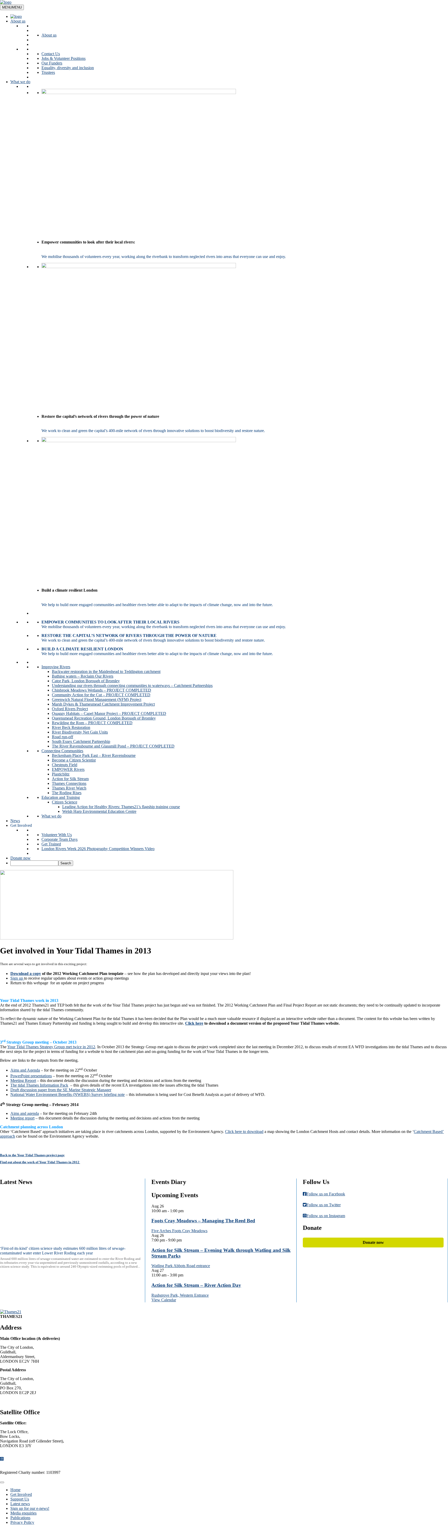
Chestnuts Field (64, 765)
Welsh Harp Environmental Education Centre (99, 811)
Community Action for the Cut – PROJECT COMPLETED (101, 695)
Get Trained (51, 844)
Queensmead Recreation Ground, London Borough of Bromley (104, 718)
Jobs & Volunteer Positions (63, 58)
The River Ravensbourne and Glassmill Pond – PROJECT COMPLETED (113, 746)
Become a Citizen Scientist (74, 760)
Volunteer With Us (56, 834)
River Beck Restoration (71, 727)
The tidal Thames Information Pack (39, 1085)
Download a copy (25, 973)
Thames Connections (69, 783)
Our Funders (51, 63)
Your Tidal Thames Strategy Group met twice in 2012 (51, 1047)
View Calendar (163, 1300)
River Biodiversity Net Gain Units (80, 732)
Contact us (13, 1401)
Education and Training (60, 797)
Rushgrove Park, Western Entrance (180, 1295)
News (15, 821)
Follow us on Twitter (323, 1205)
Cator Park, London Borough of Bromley (86, 681)
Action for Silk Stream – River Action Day (196, 1285)
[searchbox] (34, 863)
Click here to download (244, 1131)
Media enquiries (23, 1513)
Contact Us (50, 54)
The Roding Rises (66, 793)
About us (17, 21)
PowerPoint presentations (31, 1076)
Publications (20, 1518)
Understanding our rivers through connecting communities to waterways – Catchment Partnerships (132, 685)
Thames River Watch (69, 788)
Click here (194, 1023)
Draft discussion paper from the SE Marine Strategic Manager (60, 1090)
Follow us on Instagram (325, 1216)
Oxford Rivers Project (70, 709)
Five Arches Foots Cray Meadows (179, 1231)
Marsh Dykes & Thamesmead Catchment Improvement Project (103, 704)
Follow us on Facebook (325, 1194)
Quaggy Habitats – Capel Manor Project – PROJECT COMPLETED (109, 713)
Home (15, 1490)
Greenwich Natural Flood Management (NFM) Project (96, 699)
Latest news (20, 1504)
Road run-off (62, 737)
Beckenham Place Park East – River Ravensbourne (94, 755)
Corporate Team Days (59, 839)
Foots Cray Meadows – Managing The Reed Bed (203, 1220)
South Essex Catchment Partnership (81, 741)
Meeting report (22, 1118)
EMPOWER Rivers (68, 769)
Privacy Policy (22, 1522)
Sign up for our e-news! (29, 1508)
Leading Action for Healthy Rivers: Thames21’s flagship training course (121, 807)
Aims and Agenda (25, 1070)
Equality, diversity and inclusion (67, 68)
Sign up (17, 978)
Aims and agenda (24, 1113)
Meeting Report (23, 1080)
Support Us (19, 1499)
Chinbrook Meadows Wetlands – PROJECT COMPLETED (101, 690)
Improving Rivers (55, 667)
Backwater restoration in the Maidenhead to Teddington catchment (106, 671)
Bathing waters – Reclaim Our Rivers (82, 676)
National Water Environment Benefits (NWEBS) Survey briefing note (67, 1094)
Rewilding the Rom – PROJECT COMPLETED (92, 723)
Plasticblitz (60, 774)
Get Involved (21, 825)
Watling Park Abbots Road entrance (180, 1266)
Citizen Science (64, 802)
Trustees (48, 72)
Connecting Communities (62, 751)
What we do (20, 82)
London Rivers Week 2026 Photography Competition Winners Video (98, 848)
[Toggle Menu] (2, 1482)
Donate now (20, 858)
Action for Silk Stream (70, 779)
